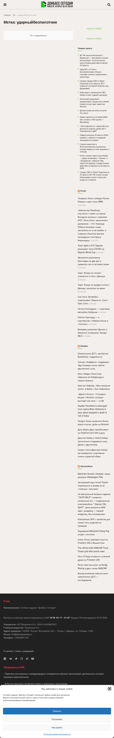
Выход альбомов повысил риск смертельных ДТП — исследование (93, 576)
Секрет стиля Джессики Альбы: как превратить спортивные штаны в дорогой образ (93, 453)
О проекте (9, 650)
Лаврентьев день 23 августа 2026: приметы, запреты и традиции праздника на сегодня (94, 137)
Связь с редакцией (24, 650)
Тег (14, 15)
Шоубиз (84, 345)
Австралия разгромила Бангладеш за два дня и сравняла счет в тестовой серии (93, 261)
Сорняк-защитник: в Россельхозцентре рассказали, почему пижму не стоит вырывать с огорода (95, 148)
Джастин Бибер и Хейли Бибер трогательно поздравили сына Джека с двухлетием (93, 441)
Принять (57, 711)
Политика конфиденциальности (57, 734)
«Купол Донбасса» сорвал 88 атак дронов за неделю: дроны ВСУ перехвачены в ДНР (94, 128)
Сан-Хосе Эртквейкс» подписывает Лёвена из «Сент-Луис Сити (93, 300)
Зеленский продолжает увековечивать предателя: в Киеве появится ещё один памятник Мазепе (94, 103)
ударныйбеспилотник (27, 15)
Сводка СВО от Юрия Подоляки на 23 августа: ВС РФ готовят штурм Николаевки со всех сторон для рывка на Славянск (94, 176)
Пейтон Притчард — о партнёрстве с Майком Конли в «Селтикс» (93, 320)
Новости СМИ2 (94, 28)
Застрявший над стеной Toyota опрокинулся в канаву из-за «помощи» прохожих (93, 485)
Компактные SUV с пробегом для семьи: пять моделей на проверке (94, 522)
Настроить (57, 727)
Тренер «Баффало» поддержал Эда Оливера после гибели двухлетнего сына (93, 365)
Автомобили (86, 466)
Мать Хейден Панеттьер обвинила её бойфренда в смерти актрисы (91, 377)
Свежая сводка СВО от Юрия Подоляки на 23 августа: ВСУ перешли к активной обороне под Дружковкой (94, 85)
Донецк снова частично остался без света (93, 111)
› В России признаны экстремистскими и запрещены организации (36, 683)
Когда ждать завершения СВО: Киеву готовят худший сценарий (93, 93)
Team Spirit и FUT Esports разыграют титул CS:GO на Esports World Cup (91, 249)
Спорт (83, 190)
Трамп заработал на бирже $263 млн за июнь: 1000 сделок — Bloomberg (93, 119)
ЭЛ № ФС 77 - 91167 (60, 617)
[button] (109, 688)
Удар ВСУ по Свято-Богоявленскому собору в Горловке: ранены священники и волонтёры (93, 73)
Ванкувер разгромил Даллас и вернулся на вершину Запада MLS (92, 332)
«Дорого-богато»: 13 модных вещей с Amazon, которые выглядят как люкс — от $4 (92, 397)
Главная (7, 15)
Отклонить (57, 719)
